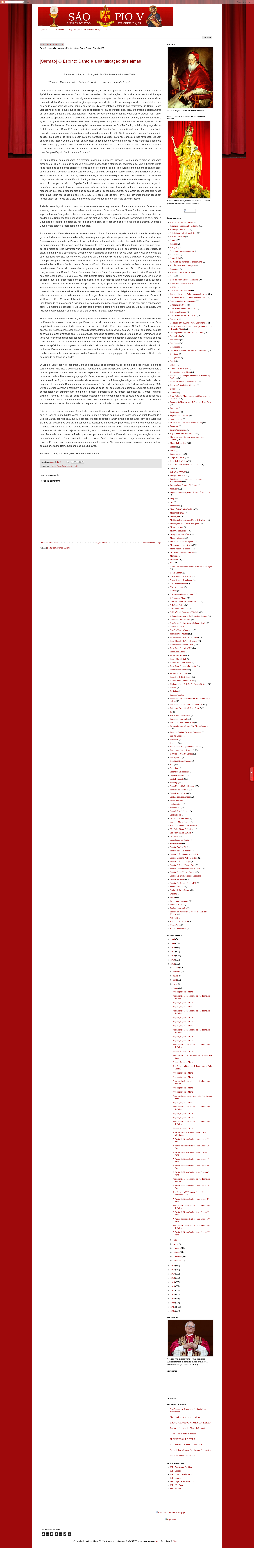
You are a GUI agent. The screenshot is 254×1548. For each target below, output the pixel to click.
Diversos (173, 389)
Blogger (176, 1541)
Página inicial (101, 543)
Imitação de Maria (177, 475)
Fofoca (173, 447)
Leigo (172, 498)
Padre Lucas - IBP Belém (180, 662)
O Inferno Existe (177, 605)
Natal (172, 563)
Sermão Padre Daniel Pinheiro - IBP (64, 466)
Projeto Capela (176, 736)
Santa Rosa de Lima (178, 793)
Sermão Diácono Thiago (180, 861)
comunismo (175, 340)
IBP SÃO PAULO (178, 472)
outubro (176, 1252)
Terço (172, 897)
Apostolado (175, 258)
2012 (173, 956)
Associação (175, 269)
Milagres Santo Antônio (180, 534)
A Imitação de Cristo (178, 229)
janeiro (176, 967)
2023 (173, 1298)
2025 (173, 1307)
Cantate (173, 287)
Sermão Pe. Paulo (177, 879)
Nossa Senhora (176, 573)
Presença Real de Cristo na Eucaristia (185, 732)
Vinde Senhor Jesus (178, 929)
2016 (173, 1270)
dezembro (177, 1260)
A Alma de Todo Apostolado (182, 222)
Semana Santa (176, 843)
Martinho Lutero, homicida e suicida (185, 1417)
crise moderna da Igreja (179, 368)
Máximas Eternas (177, 513)
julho (175, 1240)
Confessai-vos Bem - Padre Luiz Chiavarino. (188, 350)
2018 (173, 1278)
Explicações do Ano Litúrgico (182, 433)
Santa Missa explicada (179, 790)
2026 (173, 1311)
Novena (173, 591)
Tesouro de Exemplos (179, 901)
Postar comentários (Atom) (58, 548)
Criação (173, 365)
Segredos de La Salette (179, 840)
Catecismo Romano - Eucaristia (183, 315)
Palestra (173, 688)
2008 (173, 939)
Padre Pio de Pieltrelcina (180, 677)
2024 (173, 1303)
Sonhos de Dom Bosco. (180, 890)
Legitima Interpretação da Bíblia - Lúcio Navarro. (190, 492)
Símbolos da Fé (176, 887)
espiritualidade (176, 419)
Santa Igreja (175, 782)
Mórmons (174, 559)
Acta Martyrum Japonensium (182, 251)
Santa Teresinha (176, 800)
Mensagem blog (176, 527)
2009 (173, 943)
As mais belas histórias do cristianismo (186, 262)
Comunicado (175, 336)
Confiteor (174, 354)
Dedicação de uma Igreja (180, 372)
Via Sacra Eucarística (179, 921)
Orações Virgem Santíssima (181, 630)
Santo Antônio (176, 804)
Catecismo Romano (178, 312)
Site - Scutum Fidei (178, 1489)
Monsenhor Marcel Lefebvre (182, 552)
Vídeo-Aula (175, 925)
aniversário (174, 254)
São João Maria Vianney (180, 822)
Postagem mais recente (49, 543)
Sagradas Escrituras (178, 775)
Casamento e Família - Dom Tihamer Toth (187, 297)
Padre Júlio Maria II (178, 659)
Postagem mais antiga (152, 543)
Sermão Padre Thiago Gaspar (182, 872)
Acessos (173, 244)
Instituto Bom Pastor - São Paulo (183, 485)
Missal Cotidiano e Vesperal (181, 541)
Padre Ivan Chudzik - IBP (181, 648)
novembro (177, 1256)
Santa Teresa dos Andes (180, 797)
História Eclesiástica (178, 461)
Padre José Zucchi (177, 652)
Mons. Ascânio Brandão (180, 549)
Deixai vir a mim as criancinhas (183, 382)
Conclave (174, 343)
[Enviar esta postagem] (67, 462)
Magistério (174, 506)
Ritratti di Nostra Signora (180, 761)
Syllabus (173, 894)
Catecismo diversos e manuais (182, 301)
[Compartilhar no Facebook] (80, 462)
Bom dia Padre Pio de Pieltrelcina (184, 280)
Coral (172, 361)
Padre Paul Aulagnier (179, 673)
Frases (172, 450)
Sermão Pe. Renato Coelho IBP (183, 883)
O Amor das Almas (178, 598)
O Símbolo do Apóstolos (180, 619)
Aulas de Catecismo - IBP (181, 272)
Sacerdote (174, 768)
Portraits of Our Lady (179, 719)
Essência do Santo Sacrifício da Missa (186, 422)
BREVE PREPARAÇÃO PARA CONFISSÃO (190, 1423)
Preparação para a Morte (183, 992)
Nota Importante (177, 587)
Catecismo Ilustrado (178, 305)
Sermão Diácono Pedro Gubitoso (184, 858)
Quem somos (45, 29)
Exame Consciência (178, 430)
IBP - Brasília (175, 1471)
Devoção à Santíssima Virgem (182, 385)
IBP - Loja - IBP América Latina (183, 1481)
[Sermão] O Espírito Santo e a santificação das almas (90, 61)
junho (175, 988)
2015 (173, 1265)
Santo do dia (175, 808)
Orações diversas (177, 627)
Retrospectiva (175, 757)
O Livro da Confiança (179, 609)
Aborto (173, 240)
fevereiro (177, 972)
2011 (173, 951)
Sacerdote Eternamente (179, 772)
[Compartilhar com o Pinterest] (82, 462)
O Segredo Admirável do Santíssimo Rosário (188, 616)
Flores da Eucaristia (178, 443)
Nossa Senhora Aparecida (181, 576)
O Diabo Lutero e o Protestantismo (184, 601)
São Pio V (174, 836)
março (176, 976)
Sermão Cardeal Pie (178, 847)
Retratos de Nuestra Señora (181, 754)
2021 (173, 1290)
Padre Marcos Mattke (179, 670)
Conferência (175, 347)
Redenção (174, 739)
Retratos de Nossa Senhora (181, 750)
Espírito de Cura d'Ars (179, 415)
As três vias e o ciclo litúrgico (182, 265)
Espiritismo (174, 412)
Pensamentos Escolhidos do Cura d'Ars (186, 704)
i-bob (158, 1541)
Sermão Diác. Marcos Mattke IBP (184, 854)
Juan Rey (174, 489)
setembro (177, 1248)
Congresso (174, 358)
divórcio (173, 392)
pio (171, 712)
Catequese (174, 319)
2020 (173, 1286)
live (171, 502)
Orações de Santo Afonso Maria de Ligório (188, 623)
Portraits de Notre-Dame (180, 715)
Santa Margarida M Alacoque (182, 786)
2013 (173, 960)
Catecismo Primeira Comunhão (183, 308)
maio (175, 984)
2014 (173, 964)
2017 (173, 1274)
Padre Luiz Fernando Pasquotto (183, 666)
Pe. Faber (174, 691)
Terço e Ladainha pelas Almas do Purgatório (188, 1428)
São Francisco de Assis (179, 818)
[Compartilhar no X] (77, 462)
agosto (176, 1244)
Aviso (172, 276)
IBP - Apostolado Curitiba (181, 1467)
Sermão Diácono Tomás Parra (182, 865)
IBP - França (175, 1478)
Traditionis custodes (178, 908)
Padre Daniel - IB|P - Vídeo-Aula (184, 637)
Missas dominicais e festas (181, 545)
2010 (173, 947)
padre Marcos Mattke (179, 634)
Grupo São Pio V (177, 457)
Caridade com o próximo (180, 290)
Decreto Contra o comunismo (182, 1456)
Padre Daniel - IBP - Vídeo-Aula (183, 641)
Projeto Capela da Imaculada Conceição (85, 29)
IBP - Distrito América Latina (182, 1474)
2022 (173, 1294)
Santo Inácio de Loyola (179, 811)
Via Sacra (174, 918)
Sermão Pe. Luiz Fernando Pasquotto (185, 876)
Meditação (174, 516)
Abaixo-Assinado (177, 236)
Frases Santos (175, 454)
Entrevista (174, 408)
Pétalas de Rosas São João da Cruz (184, 708)
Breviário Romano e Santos (181, 283)
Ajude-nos (59, 29)
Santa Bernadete (177, 779)
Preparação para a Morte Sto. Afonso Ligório (189, 726)
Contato (109, 29)
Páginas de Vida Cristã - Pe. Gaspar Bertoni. (188, 684)
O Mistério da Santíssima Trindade (184, 612)
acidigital (174, 247)
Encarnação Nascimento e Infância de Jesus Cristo (191, 402)
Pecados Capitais (177, 695)
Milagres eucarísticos (178, 531)
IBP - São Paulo (176, 1485)
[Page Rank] (170, 1519)
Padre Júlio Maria (177, 655)
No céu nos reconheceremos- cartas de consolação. (191, 567)
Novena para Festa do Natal (181, 594)
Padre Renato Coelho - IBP (181, 680)
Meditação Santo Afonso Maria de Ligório (187, 520)
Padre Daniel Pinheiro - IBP (181, 644)
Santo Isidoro (175, 815)
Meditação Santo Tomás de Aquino (184, 524)
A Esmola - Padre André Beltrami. (184, 226)
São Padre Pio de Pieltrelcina (182, 829)
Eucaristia (174, 426)
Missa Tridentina (177, 538)
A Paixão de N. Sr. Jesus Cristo (183, 233)
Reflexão (174, 743)
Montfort (173, 556)
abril (175, 980)
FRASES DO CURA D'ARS (182, 1439)
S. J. (172, 764)
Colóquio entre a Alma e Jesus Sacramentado (189, 323)
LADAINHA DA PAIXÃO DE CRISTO (187, 1445)
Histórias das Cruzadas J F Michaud (185, 464)
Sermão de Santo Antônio (180, 851)
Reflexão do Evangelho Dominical (184, 746)
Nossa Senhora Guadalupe (181, 580)
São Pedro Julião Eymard (180, 833)
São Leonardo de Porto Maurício (183, 826)
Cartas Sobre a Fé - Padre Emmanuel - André (189, 294)
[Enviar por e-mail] (72, 462)
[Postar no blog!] (75, 462)
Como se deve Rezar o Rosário (183, 1434)
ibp (171, 468)
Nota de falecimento (178, 583)
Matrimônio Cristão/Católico (182, 509)
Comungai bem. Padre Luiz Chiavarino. (186, 332)
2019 (173, 1282)
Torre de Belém (176, 904)
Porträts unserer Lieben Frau (182, 722)
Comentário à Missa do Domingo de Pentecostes (190, 1450)
